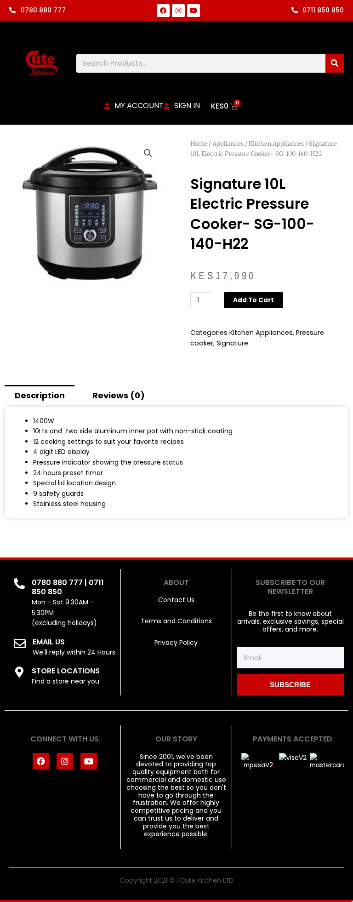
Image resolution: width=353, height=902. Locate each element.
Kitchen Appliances (276, 144)
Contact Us (176, 599)
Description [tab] (40, 395)
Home (198, 144)
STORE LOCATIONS (66, 671)
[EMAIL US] (20, 643)
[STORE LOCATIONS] (19, 672)
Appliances (228, 144)
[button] (148, 153)
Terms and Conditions (176, 621)
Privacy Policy (176, 642)
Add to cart (253, 300)
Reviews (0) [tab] (118, 395)
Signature (232, 343)
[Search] (334, 63)
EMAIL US (49, 642)
